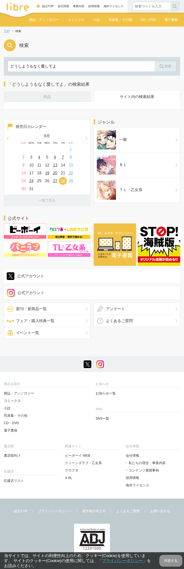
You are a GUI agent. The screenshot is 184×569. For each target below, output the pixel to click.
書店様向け (12, 455)
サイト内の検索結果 (137, 97)
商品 (47, 97)
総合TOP (48, 6)
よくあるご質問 (119, 321)
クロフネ (71, 470)
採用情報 (94, 6)
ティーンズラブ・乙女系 (83, 463)
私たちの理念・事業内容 (147, 463)
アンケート (115, 309)
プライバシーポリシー (55, 511)
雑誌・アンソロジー (44, 20)
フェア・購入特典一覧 (35, 321)
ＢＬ (123, 165)
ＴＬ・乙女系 (130, 190)
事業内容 (78, 6)
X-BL (68, 478)
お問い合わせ (160, 511)
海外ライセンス (114, 6)
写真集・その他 (120, 20)
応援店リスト (14, 481)
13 (55, 165)
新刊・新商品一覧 (31, 309)
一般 (123, 139)
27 (55, 181)
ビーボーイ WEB (77, 455)
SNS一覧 (102, 418)
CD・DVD (148, 20)
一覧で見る (47, 200)
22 (71, 173)
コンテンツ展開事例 (144, 470)
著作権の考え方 (94, 511)
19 (47, 173)
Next (86, 138)
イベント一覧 (27, 333)
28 (63, 181)
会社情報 (63, 6)
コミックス (76, 20)
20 (55, 173)
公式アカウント (30, 276)
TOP (7, 31)
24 (31, 181)
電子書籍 (171, 20)
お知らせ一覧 (106, 393)
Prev (7, 138)
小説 (96, 20)
